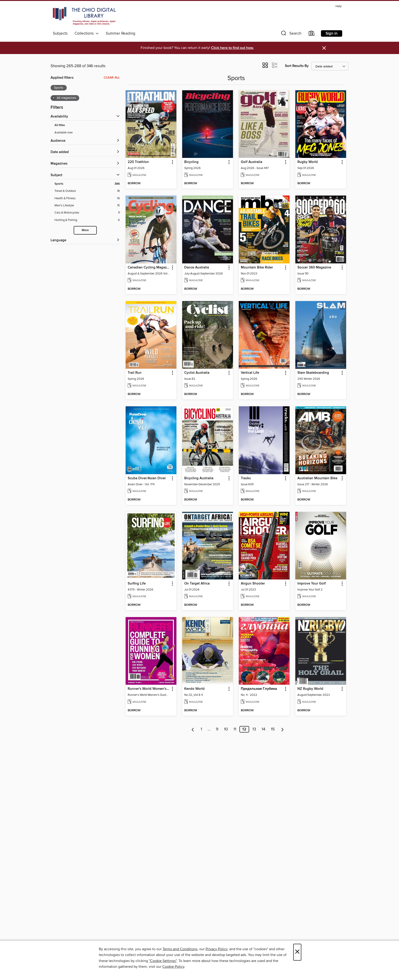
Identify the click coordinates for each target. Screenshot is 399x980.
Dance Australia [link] (196, 267)
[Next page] (282, 729)
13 (254, 729)
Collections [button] (85, 33)
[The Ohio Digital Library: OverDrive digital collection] (84, 15)
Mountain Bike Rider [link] (257, 267)
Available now (63, 132)
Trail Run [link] (135, 373)
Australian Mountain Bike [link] (317, 478)
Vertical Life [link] (250, 373)
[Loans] (312, 34)
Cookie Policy (173, 966)
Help (339, 6)
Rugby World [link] (307, 162)
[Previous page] (192, 729)
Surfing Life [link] (137, 584)
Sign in (332, 33)
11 (234, 729)
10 (226, 729)
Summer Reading (120, 33)
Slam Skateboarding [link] (313, 373)
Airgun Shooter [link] (253, 584)
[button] (291, 34)
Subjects (60, 33)
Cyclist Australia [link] (196, 373)
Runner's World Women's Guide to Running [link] (149, 689)
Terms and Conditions (180, 949)
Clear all (112, 77)
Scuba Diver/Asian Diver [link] (147, 478)
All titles (59, 125)
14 (263, 729)
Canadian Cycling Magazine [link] (149, 267)
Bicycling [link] (191, 162)
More (85, 230)
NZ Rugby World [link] (310, 689)
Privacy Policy (216, 949)
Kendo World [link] (194, 689)
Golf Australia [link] (251, 162)
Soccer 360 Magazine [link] (314, 267)
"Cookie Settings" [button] (163, 961)
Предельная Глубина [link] (259, 689)
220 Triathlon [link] (138, 162)
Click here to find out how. (232, 47)
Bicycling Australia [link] (198, 478)
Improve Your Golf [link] (311, 584)
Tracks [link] (246, 478)
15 (273, 729)
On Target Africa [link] (197, 584)
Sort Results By (297, 66)
